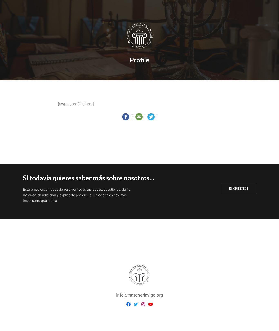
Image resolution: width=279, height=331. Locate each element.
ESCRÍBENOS (239, 189)
